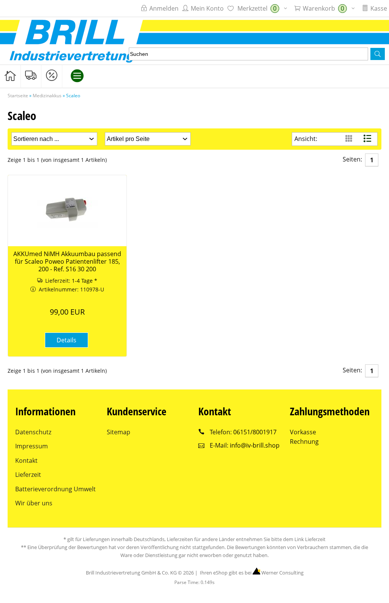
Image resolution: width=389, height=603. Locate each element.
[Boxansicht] (349, 139)
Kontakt (26, 460)
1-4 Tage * (84, 280)
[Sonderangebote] (51, 76)
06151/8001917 (255, 432)
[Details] (66, 351)
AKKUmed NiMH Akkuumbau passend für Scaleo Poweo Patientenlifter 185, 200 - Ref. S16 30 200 (67, 261)
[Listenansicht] (368, 139)
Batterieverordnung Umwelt (55, 489)
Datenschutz (33, 432)
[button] (377, 53)
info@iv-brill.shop (255, 445)
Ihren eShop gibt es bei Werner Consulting (251, 572)
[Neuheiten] (31, 76)
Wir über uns (33, 503)
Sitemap (118, 432)
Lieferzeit (28, 474)
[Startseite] (10, 76)
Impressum (31, 446)
